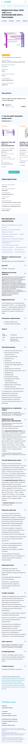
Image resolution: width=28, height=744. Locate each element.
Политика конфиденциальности (10, 721)
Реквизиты (4, 723)
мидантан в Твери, (6, 686)
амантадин (5, 66)
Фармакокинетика (7, 232)
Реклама (12, 106)
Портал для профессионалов (9, 715)
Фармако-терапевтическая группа (12, 225)
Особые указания (7, 249)
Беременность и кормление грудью (13, 238)
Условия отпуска (20, 252)
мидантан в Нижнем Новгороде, (9, 680)
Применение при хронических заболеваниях (11, 241)
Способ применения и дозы (10, 245)
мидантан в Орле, (21, 680)
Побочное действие (8, 247)
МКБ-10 (21, 234)
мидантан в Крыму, (9, 685)
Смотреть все (6, 121)
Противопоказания (8, 236)
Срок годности (18, 249)
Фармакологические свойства (11, 229)
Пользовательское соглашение (9, 719)
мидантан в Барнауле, (17, 681)
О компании (5, 711)
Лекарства (4, 705)
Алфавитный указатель (7, 707)
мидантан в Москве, (6, 678)
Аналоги (18, 20)
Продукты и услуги (6, 713)
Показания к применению (10, 234)
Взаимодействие (21, 247)
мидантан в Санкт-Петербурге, (18, 678)
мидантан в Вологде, (15, 686)
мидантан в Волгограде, (18, 685)
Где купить (11, 20)
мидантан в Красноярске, (7, 683)
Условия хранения (7, 252)
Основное (4, 20)
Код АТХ (4, 227)
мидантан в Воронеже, (7, 681)
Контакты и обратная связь (8, 725)
